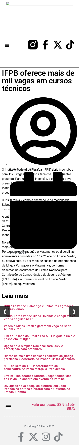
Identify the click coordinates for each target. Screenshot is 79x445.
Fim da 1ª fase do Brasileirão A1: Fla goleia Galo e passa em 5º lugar (39, 337)
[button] (7, 45)
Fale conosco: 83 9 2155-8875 (53, 406)
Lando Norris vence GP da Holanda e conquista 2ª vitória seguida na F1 (39, 317)
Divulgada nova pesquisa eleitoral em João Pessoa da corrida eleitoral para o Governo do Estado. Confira (37, 389)
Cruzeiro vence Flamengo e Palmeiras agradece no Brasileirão (39, 307)
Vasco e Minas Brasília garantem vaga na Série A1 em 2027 (38, 327)
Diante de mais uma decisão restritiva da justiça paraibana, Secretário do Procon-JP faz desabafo (39, 357)
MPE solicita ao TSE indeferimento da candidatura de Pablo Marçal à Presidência (34, 367)
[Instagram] (46, 437)
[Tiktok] (70, 44)
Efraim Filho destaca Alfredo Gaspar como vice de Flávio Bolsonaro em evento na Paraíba (38, 377)
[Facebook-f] (45, 44)
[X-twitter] (58, 44)
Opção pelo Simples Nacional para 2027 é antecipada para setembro (33, 347)
